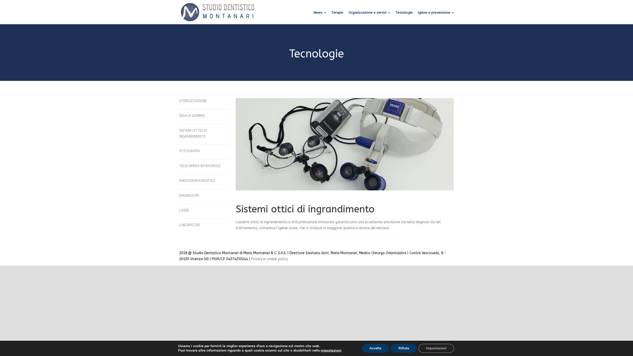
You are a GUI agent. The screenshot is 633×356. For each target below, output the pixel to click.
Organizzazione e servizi (367, 12)
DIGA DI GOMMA (192, 116)
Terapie (337, 12)
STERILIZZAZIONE (193, 101)
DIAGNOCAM (189, 196)
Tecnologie (404, 12)
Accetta (375, 348)
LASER (184, 210)
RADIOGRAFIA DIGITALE (197, 181)
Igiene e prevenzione (434, 12)
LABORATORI (189, 225)
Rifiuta (403, 348)
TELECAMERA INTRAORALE (199, 166)
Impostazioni (436, 348)
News (318, 12)
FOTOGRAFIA (189, 151)
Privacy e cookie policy (269, 259)
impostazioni (331, 350)
